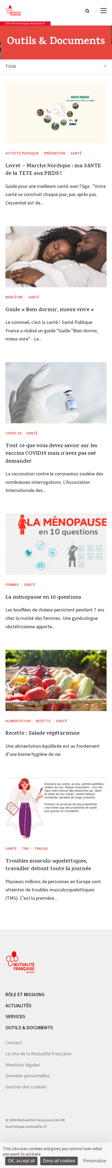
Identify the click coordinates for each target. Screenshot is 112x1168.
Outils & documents (29, 1027)
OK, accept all (21, 1160)
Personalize (94, 1160)
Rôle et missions (25, 994)
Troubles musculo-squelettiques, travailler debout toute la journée (48, 865)
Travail (41, 848)
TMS (25, 848)
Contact (13, 1042)
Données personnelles (27, 1075)
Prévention (54, 153)
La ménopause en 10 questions (43, 598)
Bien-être (14, 297)
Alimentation (17, 720)
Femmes (12, 584)
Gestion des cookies (25, 1087)
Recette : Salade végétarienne (42, 734)
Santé (76, 153)
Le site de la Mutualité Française (38, 1053)
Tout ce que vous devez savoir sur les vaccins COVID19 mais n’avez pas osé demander (51, 454)
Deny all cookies (59, 1160)
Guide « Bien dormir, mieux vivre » (49, 310)
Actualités (18, 1005)
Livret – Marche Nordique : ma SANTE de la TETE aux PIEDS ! (53, 170)
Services (15, 1016)
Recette (43, 720)
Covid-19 (13, 433)
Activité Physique (22, 153)
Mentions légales (22, 1065)
